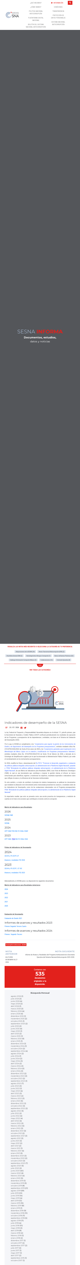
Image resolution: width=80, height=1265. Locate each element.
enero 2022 (16, 1128)
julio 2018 (15, 1223)
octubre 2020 (16, 1161)
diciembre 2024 (17, 1044)
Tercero (19, 926)
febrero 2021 (16, 1151)
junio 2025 (15, 1029)
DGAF (26, 831)
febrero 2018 (16, 1236)
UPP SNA (8, 831)
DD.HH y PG (8, 856)
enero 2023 (16, 1101)
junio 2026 (15, 1001)
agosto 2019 (16, 1191)
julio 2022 (15, 1113)
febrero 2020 (16, 1176)
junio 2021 (15, 1141)
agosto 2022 (16, 1111)
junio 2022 (15, 1116)
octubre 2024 (16, 1049)
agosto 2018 (16, 1221)
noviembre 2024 (18, 1046)
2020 (6, 906)
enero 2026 (15, 1014)
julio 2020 (15, 1168)
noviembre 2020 (18, 1158)
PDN (12, 831)
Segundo (13, 926)
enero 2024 (16, 1071)
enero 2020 (16, 1178)
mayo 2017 (15, 1253)
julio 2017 (15, 1248)
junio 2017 (15, 1250)
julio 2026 (15, 999)
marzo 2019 (15, 1203)
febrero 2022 (16, 1126)
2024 (6, 889)
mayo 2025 (15, 1031)
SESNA (7, 823)
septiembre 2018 (18, 1218)
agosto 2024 (16, 1054)
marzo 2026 (16, 1009)
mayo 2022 (15, 1118)
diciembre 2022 (17, 1103)
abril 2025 (15, 1034)
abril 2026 (15, 1006)
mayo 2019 (15, 1198)
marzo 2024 (16, 1066)
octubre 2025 (16, 1021)
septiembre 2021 (18, 1136)
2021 (6, 902)
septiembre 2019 (18, 1188)
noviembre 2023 (18, 1076)
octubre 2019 (16, 1186)
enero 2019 (15, 1208)
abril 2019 (15, 1201)
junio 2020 (15, 1171)
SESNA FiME (9, 815)
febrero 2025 (16, 1039)
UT (18, 856)
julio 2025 (15, 1026)
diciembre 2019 (17, 1181)
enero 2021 (15, 1153)
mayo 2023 (15, 1091)
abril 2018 (15, 1231)
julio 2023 (15, 1086)
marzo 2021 (15, 1148)
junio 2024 (15, 1059)
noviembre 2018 (17, 1213)
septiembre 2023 (18, 1081)
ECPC (15, 856)
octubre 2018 (16, 1216)
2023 (6, 893)
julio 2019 (15, 1193)
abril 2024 (15, 1064)
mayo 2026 (15, 1004)
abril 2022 (15, 1121)
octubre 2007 (16, 1260)
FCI (19, 831)
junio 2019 (15, 1196)
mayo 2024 (15, 1061)
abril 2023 (15, 1093)
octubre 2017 (16, 1243)
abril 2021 (15, 1146)
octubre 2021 (16, 1133)
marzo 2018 (16, 1233)
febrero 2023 (16, 1098)
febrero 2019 (16, 1206)
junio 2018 (15, 1226)
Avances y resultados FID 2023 (15, 873)
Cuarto (24, 926)
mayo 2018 (15, 1228)
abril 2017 (15, 1255)
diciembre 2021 (17, 1131)
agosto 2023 (16, 1083)
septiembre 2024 (18, 1051)
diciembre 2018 (17, 1211)
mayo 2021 (15, 1143)
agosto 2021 (16, 1138)
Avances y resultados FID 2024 (15, 860)
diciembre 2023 (17, 1074)
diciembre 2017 (17, 1241)
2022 (6, 898)
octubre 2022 (16, 1106)
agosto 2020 (16, 1166)
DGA (26, 839)
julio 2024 (15, 1056)
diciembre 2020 (17, 1156)
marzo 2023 (16, 1096)
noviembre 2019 (17, 1183)
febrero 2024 (16, 1069)
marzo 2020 (16, 1173)
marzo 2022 (16, 1123)
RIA (16, 831)
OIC (21, 868)
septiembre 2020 (18, 1163)
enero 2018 (15, 1238)
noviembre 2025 (17, 1019)
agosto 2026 (16, 996)
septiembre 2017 (18, 1246)
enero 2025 (15, 1041)
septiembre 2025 (18, 1024)
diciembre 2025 (17, 1016)
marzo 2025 (16, 1036)
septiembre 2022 (18, 1108)
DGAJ (22, 831)
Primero (7, 926)
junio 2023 (15, 1088)
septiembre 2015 (18, 1258)
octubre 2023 (16, 1078)
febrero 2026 (16, 1011)
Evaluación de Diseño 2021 (13, 918)
